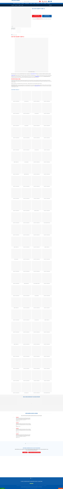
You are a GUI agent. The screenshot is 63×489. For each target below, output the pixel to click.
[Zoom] (12, 26)
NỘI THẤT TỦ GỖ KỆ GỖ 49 (26, 271)
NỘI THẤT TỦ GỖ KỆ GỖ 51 (26, 380)
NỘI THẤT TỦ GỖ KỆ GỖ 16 (16, 113)
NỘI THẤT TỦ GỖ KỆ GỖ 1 (37, 380)
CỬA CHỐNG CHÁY (27, 3)
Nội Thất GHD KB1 (37, 295)
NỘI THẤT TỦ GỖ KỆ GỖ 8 (37, 198)
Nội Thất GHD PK (26, 125)
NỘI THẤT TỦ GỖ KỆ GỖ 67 (47, 186)
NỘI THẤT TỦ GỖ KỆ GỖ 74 (16, 210)
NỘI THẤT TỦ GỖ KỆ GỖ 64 (16, 356)
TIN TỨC (41, 3)
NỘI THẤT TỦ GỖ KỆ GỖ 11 (47, 368)
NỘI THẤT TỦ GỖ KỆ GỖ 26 (16, 101)
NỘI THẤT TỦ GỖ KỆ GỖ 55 (47, 259)
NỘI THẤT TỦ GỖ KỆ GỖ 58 (37, 368)
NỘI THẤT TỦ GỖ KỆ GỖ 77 (37, 101)
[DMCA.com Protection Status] (31, 483)
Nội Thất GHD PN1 (37, 113)
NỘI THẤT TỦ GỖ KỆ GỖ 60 (16, 186)
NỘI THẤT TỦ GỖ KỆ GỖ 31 (47, 113)
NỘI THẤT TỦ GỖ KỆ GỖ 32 (37, 356)
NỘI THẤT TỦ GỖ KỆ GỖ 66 (47, 271)
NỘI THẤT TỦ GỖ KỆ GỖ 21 (47, 283)
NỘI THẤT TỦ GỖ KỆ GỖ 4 (16, 198)
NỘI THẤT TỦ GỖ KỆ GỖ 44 (26, 259)
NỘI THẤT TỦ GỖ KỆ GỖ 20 (26, 113)
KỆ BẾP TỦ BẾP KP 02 (26, 283)
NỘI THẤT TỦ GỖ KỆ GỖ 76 (16, 368)
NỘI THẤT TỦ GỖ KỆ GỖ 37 (47, 210)
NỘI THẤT (31, 3)
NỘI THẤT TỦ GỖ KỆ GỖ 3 (26, 368)
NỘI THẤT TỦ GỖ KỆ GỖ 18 (26, 344)
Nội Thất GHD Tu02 (26, 101)
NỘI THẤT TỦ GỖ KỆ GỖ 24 (47, 344)
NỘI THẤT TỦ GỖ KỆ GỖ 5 (47, 380)
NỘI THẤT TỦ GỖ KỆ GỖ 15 (26, 198)
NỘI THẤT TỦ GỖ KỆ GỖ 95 (26, 356)
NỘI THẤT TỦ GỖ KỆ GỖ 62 (16, 271)
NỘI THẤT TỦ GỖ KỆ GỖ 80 (26, 186)
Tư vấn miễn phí (61, 488)
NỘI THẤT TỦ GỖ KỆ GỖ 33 (37, 125)
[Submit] (39, 1)
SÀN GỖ (34, 3)
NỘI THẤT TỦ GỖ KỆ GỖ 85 (47, 198)
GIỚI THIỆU (45, 3)
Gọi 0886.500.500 (2, 488)
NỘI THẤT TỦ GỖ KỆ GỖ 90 (16, 283)
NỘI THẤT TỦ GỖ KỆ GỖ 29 (47, 101)
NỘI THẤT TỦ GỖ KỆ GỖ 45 (16, 295)
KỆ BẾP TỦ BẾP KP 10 (36, 210)
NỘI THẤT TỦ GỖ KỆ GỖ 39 (47, 125)
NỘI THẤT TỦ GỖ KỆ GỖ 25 (37, 259)
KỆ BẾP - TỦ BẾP (20, 5)
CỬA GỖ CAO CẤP (18, 3)
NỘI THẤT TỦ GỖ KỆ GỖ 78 (37, 186)
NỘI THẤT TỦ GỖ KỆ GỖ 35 (37, 271)
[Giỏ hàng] (51, 1)
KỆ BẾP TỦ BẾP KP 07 (16, 344)
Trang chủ (12, 5)
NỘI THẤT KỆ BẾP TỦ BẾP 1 (37, 283)
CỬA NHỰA (22, 3)
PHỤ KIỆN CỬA (38, 3)
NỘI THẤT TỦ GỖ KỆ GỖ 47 (47, 356)
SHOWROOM (48, 3)
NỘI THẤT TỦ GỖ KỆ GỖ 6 (16, 380)
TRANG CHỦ (14, 3)
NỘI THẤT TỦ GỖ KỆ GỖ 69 (37, 344)
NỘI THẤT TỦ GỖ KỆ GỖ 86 (47, 295)
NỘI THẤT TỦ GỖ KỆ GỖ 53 (26, 295)
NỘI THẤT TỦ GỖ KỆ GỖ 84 (26, 210)
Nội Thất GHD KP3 (16, 259)
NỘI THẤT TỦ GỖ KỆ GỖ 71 (16, 125)
